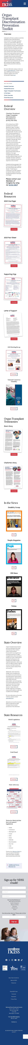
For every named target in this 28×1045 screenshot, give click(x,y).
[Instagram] (12, 960)
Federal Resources (9, 88)
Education (14, 906)
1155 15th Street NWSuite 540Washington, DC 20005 (14, 1012)
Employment (15, 908)
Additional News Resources (14, 866)
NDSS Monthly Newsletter (15, 901)
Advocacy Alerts (16, 851)
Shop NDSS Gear (14, 991)
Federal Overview (9, 86)
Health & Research (14, 903)
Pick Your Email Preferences (14, 900)
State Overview (8, 95)
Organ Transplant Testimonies (12, 91)
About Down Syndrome (14, 977)
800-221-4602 (14, 1018)
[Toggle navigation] (25, 3)
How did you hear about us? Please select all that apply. (14, 914)
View (14, 600)
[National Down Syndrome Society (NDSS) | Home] (14, 950)
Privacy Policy (14, 999)
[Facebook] (6, 960)
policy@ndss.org (11, 70)
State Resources (8, 97)
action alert (13, 185)
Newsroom (13, 996)
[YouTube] (15, 960)
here (14, 75)
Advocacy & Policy (15, 904)
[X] (9, 960)
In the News (7, 93)
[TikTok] (21, 960)
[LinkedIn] (18, 960)
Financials (14, 994)
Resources (13, 983)
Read (14, 534)
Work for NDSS (14, 980)
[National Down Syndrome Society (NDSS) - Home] (6, 3)
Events (14, 909)
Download (14, 229)
